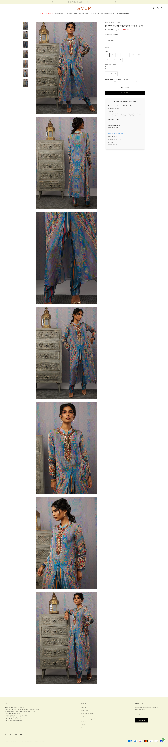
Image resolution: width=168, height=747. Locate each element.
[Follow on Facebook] (6, 734)
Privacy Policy (85, 710)
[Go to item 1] (25, 26)
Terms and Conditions (87, 713)
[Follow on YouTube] (21, 734)
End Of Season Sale (46, 13)
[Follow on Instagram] (16, 734)
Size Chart (108, 47)
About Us (83, 707)
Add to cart (125, 87)
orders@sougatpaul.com (115, 133)
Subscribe (141, 720)
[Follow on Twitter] (11, 734)
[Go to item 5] (25, 64)
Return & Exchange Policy (89, 719)
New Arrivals (59, 13)
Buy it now (125, 93)
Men (75, 13)
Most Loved (83, 13)
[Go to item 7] (25, 83)
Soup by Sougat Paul (112, 22)
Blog (82, 727)
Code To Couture (40, 741)
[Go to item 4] (25, 54)
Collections (94, 13)
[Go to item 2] (25, 35)
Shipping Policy (85, 716)
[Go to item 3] (25, 45)
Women (69, 13)
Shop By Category (107, 13)
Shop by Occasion (122, 13)
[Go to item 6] (25, 73)
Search (83, 724)
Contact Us (84, 721)
